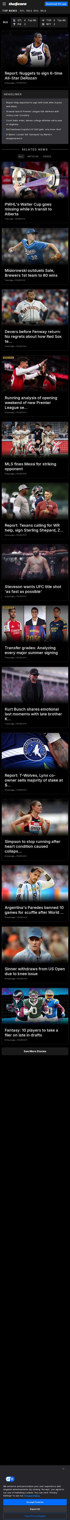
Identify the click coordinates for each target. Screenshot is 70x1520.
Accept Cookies (35, 1502)
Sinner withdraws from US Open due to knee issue (35, 971)
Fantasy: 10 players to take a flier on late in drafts (31, 1032)
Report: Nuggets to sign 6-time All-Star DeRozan (33, 75)
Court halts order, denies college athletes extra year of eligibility (34, 122)
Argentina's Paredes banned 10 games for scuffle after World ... (34, 910)
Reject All (35, 1509)
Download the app (56, 4)
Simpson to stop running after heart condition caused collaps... (32, 846)
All (21, 156)
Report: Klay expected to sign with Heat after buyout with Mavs (34, 104)
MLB (43, 10)
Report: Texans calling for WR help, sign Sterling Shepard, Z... (34, 527)
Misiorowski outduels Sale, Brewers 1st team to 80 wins (31, 273)
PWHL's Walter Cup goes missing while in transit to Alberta (28, 209)
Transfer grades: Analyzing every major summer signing (31, 650)
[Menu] (4, 4)
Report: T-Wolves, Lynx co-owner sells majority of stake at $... (34, 780)
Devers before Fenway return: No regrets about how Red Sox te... (33, 336)
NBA (29, 10)
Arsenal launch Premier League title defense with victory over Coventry (32, 113)
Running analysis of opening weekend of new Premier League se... (31, 402)
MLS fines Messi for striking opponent (30, 466)
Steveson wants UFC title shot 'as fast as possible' (33, 589)
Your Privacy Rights (34, 1516)
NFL (22, 10)
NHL (36, 10)
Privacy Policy (32, 1495)
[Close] (63, 1469)
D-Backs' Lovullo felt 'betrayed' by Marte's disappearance (29, 136)
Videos (47, 156)
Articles (33, 156)
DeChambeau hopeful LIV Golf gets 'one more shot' (33, 129)
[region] (35, 1492)
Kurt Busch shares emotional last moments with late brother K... (33, 714)
